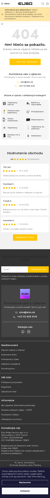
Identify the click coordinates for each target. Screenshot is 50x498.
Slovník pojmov (8, 369)
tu (44, 476)
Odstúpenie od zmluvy (11, 419)
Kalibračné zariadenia (10, 364)
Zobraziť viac (25, 237)
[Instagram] (28, 331)
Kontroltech (29, 463)
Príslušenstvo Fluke (10, 359)
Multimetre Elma (9, 355)
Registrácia (6, 387)
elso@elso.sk (27, 82)
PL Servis (19, 463)
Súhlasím (25, 491)
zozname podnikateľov (11, 453)
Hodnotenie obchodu (25, 153)
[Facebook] (22, 331)
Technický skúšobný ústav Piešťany (25, 465)
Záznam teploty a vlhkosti (13, 350)
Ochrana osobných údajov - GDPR (16, 410)
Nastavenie (25, 482)
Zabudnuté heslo (9, 392)
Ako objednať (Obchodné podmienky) (18, 405)
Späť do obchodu (27, 62)
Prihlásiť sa (38, 269)
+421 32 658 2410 (27, 86)
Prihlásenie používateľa (11, 382)
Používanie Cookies (10, 415)
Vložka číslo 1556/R (9, 448)
